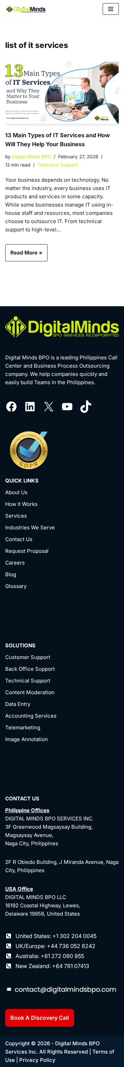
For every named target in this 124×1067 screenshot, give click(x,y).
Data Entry (17, 704)
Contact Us (18, 539)
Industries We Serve (30, 527)
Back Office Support (30, 669)
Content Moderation (29, 692)
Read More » (23, 255)
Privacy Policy (37, 1060)
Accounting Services (30, 715)
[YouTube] (67, 406)
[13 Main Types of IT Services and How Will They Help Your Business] (62, 93)
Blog (10, 574)
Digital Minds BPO (31, 156)
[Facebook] (11, 406)
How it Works (21, 504)
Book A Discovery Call (39, 1017)
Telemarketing (22, 727)
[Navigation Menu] (111, 9)
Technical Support (58, 165)
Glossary (16, 586)
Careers (15, 562)
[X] (48, 406)
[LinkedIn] (30, 406)
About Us (16, 492)
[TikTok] (86, 406)
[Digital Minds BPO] (25, 9)
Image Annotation (26, 739)
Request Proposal (27, 551)
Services (16, 515)
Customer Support (27, 657)
